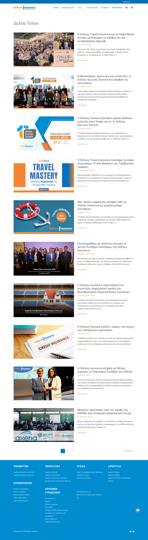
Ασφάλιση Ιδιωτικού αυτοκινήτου (24, 472)
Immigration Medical (83, 475)
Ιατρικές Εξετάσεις (114, 472)
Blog (80, 8)
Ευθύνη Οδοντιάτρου (20, 497)
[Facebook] (130, 531)
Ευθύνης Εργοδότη (19, 492)
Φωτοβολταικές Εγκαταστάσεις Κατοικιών (58, 481)
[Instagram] (133, 531)
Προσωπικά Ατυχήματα (84, 478)
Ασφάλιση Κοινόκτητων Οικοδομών (56, 478)
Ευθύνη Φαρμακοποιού (21, 500)
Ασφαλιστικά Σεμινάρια (52, 522)
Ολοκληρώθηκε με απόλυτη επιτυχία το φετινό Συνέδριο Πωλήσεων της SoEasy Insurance (102, 247)
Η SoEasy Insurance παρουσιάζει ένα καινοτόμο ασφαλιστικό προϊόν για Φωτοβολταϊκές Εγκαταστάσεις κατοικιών (103, 288)
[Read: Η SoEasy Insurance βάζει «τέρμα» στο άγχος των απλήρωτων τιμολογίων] (44, 342)
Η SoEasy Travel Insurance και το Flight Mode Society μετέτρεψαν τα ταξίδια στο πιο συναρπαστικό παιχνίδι (105, 38)
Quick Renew (117, 8)
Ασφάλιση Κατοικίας (51, 472)
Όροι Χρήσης (49, 507)
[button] (126, 2)
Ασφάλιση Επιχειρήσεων (21, 489)
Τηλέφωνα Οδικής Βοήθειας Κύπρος (56, 510)
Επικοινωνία (92, 8)
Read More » (82, 60)
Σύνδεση (104, 8)
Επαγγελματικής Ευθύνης (22, 495)
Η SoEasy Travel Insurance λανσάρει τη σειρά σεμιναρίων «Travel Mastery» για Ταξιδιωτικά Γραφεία (105, 163)
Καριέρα (47, 501)
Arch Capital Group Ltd (84, 492)
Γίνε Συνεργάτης (50, 498)
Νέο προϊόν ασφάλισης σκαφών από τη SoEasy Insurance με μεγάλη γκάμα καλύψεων (101, 205)
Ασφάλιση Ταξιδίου (114, 475)
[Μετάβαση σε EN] (126, 7)
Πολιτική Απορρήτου (51, 504)
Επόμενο (129, 451)
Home (56, 8)
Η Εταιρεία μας (68, 8)
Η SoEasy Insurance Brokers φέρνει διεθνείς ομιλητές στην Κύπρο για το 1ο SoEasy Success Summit (104, 121)
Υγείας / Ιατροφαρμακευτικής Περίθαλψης (90, 472)
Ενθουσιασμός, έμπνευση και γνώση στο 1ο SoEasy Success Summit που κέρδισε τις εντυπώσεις (104, 80)
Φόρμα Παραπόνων (51, 519)
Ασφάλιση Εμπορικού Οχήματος (24, 475)
